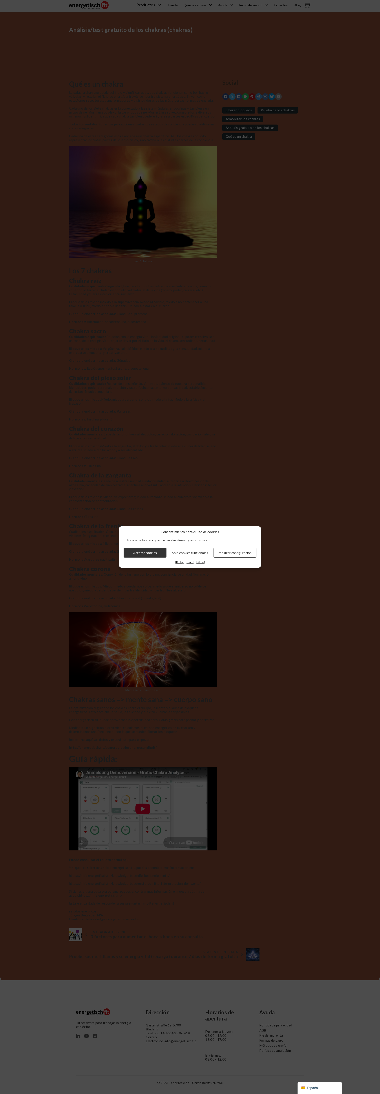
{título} (179, 562)
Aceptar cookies (145, 553)
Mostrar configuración (235, 553)
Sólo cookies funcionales (190, 553)
